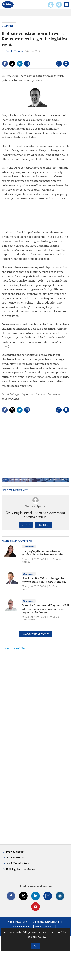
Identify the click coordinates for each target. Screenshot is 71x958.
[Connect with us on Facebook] (11, 895)
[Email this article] (27, 63)
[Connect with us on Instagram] (59, 895)
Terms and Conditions (45, 921)
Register (43, 524)
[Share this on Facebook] (5, 63)
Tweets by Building (14, 648)
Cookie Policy (22, 926)
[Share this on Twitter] (12, 63)
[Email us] (47, 895)
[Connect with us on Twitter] (23, 895)
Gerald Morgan (14, 51)
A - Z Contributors (17, 863)
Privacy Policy (45, 926)
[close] (69, 56)
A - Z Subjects (15, 857)
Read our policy (35, 937)
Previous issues (15, 852)
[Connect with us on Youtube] (35, 906)
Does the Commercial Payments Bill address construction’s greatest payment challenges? (45, 608)
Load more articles (35, 634)
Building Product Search (21, 869)
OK (35, 946)
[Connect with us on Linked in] (35, 895)
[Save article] (66, 63)
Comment (9, 25)
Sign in (23, 56)
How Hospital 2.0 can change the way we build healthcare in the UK (44, 579)
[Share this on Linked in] (20, 63)
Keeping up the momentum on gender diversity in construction (43, 552)
